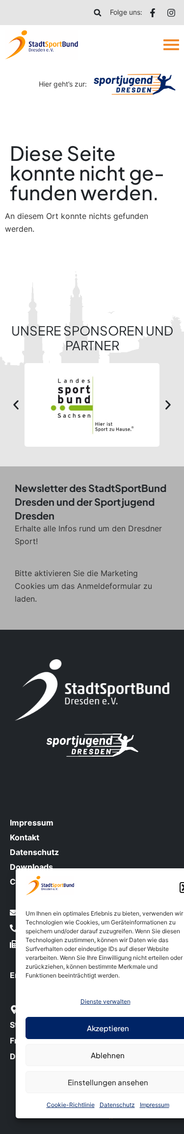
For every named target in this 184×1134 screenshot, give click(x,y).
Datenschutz (117, 1104)
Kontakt (24, 837)
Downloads (31, 867)
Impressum (154, 1104)
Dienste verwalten (105, 1001)
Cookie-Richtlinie (71, 1104)
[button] (97, 12)
